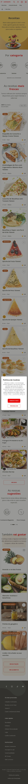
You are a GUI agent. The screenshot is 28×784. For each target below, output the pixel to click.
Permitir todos (14, 400)
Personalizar (14, 406)
